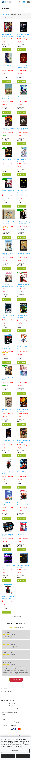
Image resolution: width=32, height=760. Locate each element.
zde (21, 746)
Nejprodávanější (6, 18)
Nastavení (15, 751)
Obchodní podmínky (6, 710)
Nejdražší (20, 14)
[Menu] (28, 2)
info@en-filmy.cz (7, 691)
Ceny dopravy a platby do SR (8, 706)
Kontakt (3, 714)
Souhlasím (23, 756)
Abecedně (13, 18)
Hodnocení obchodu (16, 623)
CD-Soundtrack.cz (12, 736)
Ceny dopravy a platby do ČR (8, 704)
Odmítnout (8, 756)
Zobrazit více (16, 680)
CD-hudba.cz (21, 736)
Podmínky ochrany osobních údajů (9, 712)
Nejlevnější (13, 14)
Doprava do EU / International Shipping (10, 708)
